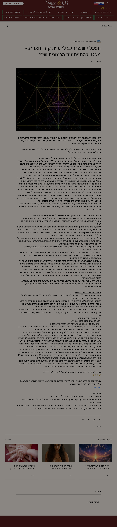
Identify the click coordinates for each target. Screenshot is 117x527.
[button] (89, 250)
